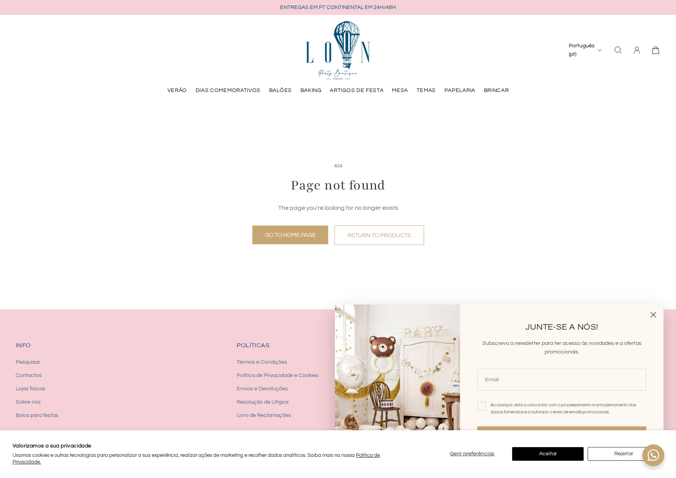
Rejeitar (623, 453)
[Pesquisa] (618, 50)
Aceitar (548, 453)
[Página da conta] (636, 50)
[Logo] (338, 50)
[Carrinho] (655, 50)
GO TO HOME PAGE (290, 235)
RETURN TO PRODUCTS (379, 235)
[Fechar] (653, 315)
